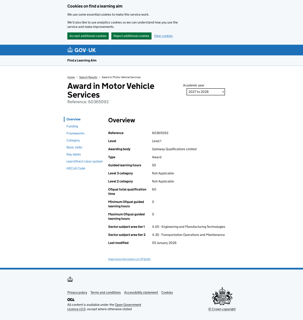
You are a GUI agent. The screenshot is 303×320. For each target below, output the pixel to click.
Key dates (73, 154)
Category (73, 140)
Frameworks (75, 133)
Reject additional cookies (131, 36)
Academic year (193, 85)
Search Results (88, 77)
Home (71, 77)
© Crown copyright (222, 309)
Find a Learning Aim (81, 60)
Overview (73, 119)
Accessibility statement (141, 292)
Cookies (167, 292)
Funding (72, 126)
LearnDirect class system (84, 161)
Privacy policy (77, 292)
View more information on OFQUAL (129, 259)
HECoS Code (75, 168)
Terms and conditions (105, 292)
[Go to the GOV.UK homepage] (82, 50)
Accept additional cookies (88, 36)
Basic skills (74, 147)
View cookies (163, 36)
